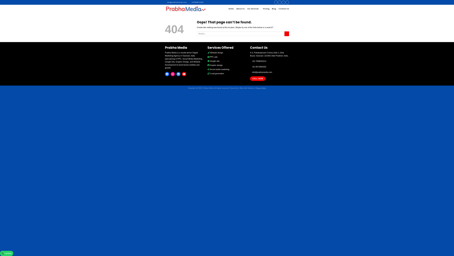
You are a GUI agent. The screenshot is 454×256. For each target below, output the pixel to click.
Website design (216, 53)
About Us (240, 9)
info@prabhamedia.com (261, 72)
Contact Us (284, 9)
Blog (274, 9)
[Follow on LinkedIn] (283, 2)
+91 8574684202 (258, 67)
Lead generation (217, 74)
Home (231, 9)
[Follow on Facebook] (276, 2)
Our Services (253, 9)
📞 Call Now (6, 253)
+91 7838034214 (258, 61)
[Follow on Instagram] (279, 2)
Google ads (214, 61)
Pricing (266, 9)
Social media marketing (219, 69)
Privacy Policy (261, 88)
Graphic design (216, 65)
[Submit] (286, 33)
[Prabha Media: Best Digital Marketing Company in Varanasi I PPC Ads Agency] (185, 9)
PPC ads (213, 57)
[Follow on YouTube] (287, 2)
